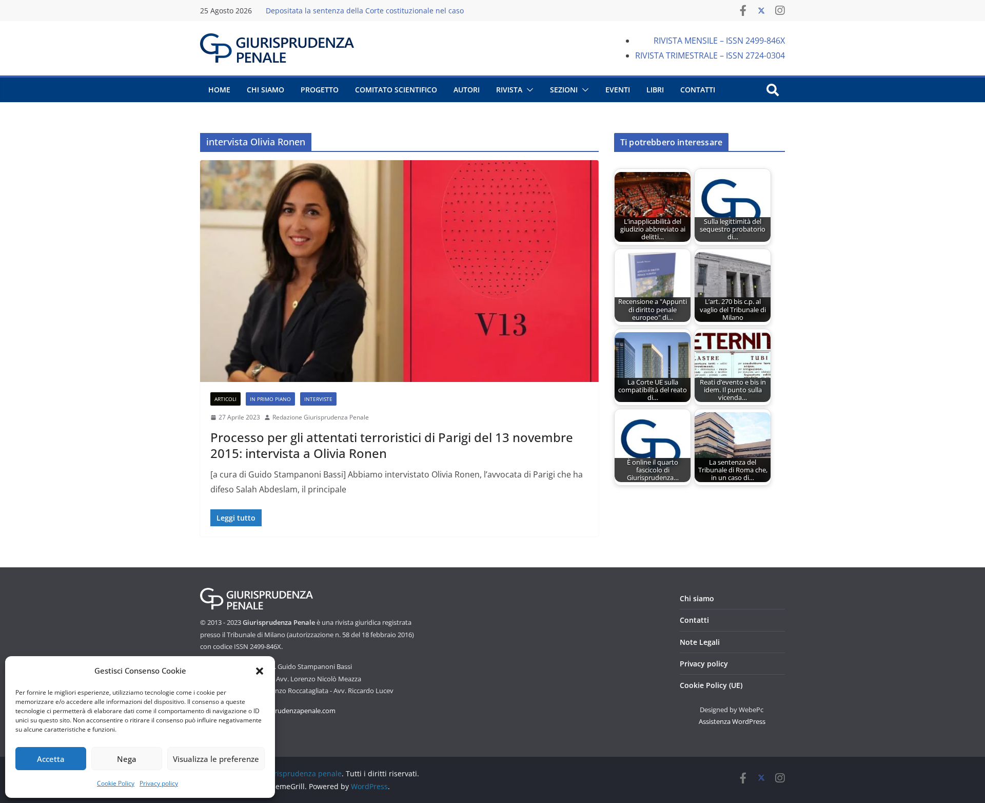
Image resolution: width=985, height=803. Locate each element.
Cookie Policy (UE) (711, 685)
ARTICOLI (225, 399)
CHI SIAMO (265, 89)
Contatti (694, 620)
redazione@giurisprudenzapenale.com (277, 710)
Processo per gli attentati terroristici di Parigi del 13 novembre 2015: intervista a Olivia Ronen (391, 445)
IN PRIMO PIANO (270, 399)
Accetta (51, 759)
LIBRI (655, 89)
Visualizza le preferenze (216, 759)
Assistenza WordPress (732, 721)
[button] (259, 671)
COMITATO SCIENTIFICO (396, 89)
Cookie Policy (115, 783)
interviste (318, 399)
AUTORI (467, 89)
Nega (126, 759)
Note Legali (700, 642)
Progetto (320, 89)
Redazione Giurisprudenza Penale (320, 417)
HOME (219, 89)
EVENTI (617, 89)
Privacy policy (159, 783)
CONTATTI (697, 89)
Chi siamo (697, 598)
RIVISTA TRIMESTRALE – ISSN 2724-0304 (710, 55)
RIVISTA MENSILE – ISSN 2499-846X (719, 40)
